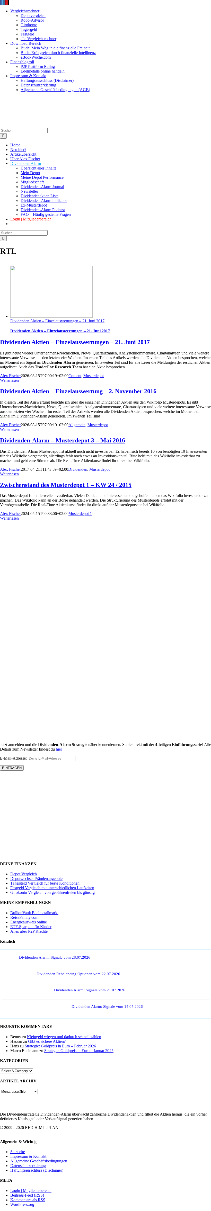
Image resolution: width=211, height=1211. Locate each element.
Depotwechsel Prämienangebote (36, 878)
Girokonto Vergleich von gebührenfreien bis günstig (52, 892)
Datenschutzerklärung (28, 1165)
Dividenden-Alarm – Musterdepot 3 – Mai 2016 (62, 440)
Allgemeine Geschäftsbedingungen (38, 1161)
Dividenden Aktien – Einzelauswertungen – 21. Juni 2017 (57, 321)
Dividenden (77, 469)
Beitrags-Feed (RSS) (27, 1195)
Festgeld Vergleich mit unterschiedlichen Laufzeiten (52, 888)
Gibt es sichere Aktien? (47, 1041)
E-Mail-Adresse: (14, 758)
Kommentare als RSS (27, 1200)
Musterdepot (93, 375)
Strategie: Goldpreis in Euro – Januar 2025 (78, 1050)
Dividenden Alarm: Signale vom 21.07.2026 (89, 990)
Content (74, 375)
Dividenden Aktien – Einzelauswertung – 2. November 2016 (78, 391)
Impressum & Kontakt (28, 1156)
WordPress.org (22, 1204)
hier (59, 749)
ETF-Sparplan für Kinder (30, 926)
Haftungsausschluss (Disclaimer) (36, 1170)
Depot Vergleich (23, 874)
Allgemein (76, 425)
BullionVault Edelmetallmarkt (34, 913)
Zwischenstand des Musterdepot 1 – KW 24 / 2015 (65, 485)
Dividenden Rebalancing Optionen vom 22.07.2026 (78, 974)
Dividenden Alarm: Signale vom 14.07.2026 (107, 1006)
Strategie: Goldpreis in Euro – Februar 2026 (60, 1046)
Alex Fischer (10, 375)
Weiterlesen (9, 380)
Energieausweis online (28, 922)
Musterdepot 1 (80, 513)
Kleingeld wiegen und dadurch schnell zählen (64, 1037)
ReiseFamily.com (24, 917)
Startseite (17, 1152)
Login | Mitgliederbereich (30, 1190)
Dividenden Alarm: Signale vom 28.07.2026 (54, 957)
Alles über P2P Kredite (29, 931)
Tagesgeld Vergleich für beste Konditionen (45, 883)
